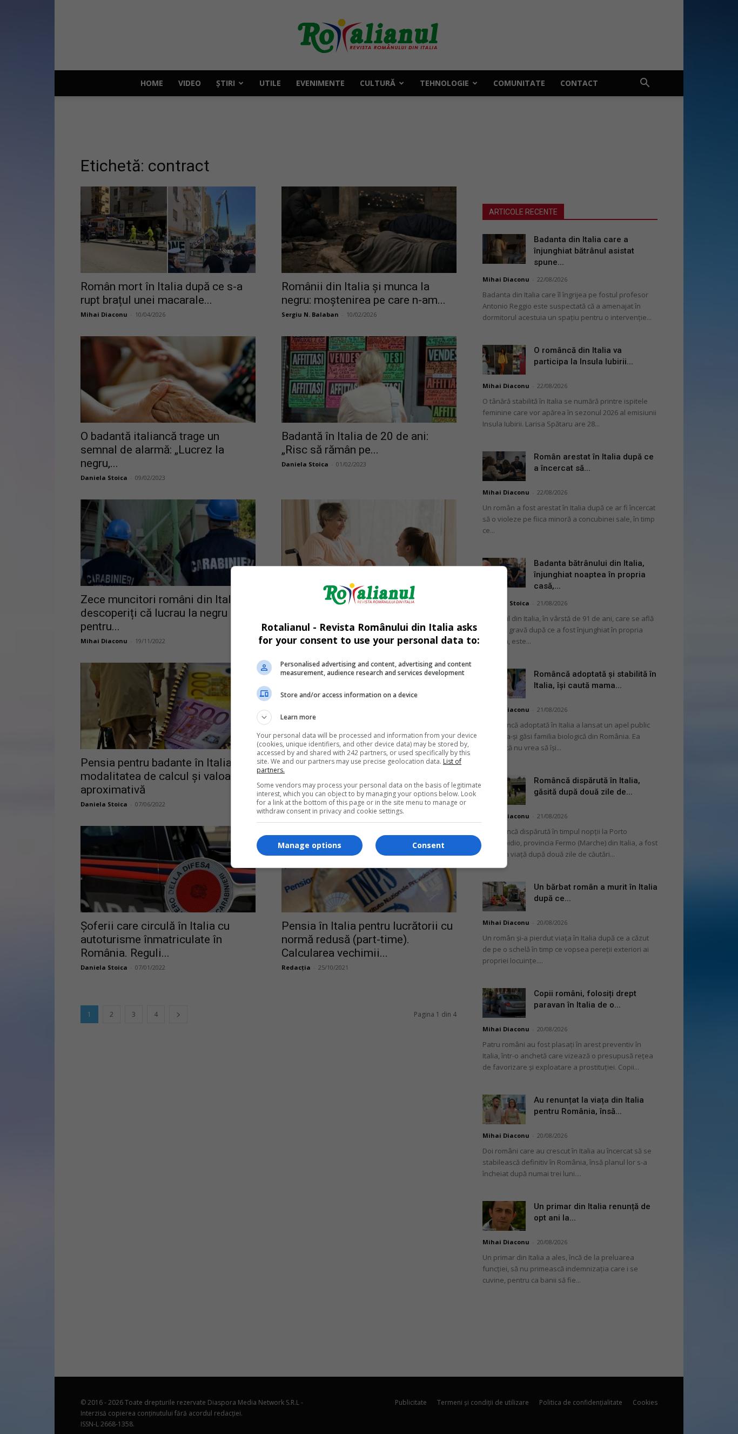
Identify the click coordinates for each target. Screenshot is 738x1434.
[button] (369, 717)
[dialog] (369, 717)
